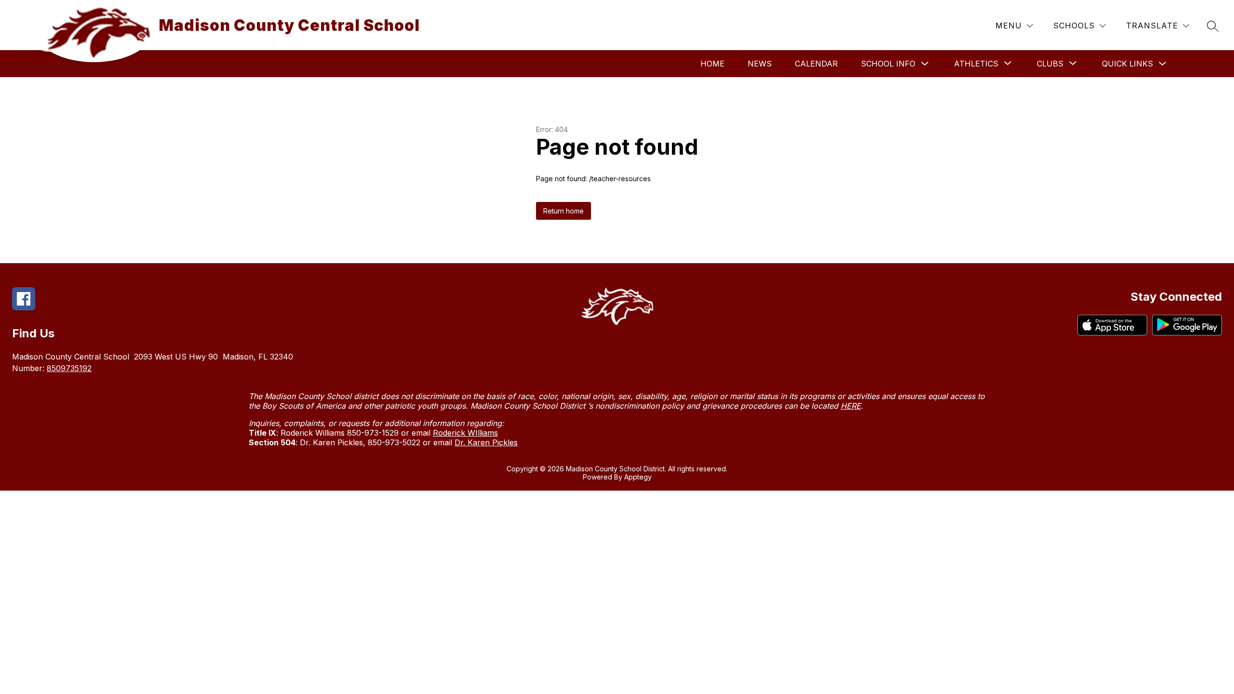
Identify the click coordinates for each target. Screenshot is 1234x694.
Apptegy (638, 477)
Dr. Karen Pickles (486, 442)
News (760, 63)
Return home (563, 211)
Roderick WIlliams (465, 433)
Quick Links (1127, 63)
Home (712, 63)
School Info (888, 63)
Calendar (816, 63)
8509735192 (69, 368)
